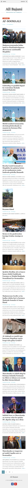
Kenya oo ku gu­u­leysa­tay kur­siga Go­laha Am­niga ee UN (13, 236)
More (23, 64)
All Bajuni (14, 9)
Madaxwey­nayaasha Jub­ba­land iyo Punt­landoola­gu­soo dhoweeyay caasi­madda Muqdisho (13, 48)
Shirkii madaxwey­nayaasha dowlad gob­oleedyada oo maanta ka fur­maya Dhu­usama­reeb (13, 126)
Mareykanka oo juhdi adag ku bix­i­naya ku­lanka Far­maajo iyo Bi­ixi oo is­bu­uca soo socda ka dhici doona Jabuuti (14, 376)
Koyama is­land (8, 209)
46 (9, 472)
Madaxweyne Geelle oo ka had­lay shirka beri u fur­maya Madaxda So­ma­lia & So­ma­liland (14, 299)
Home (4, 24)
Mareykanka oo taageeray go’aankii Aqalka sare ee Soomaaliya (12, 453)
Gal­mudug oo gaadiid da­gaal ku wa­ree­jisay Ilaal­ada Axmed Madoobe (14, 87)
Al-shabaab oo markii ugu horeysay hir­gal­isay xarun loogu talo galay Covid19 (13, 338)
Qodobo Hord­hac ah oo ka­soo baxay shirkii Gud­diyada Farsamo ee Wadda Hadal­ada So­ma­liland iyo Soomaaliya (14, 275)
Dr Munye (13, 54)
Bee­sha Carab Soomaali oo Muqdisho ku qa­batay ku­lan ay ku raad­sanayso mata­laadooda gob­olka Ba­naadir (13, 169)
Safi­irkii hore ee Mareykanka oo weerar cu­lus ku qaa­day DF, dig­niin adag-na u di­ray (14, 417)
